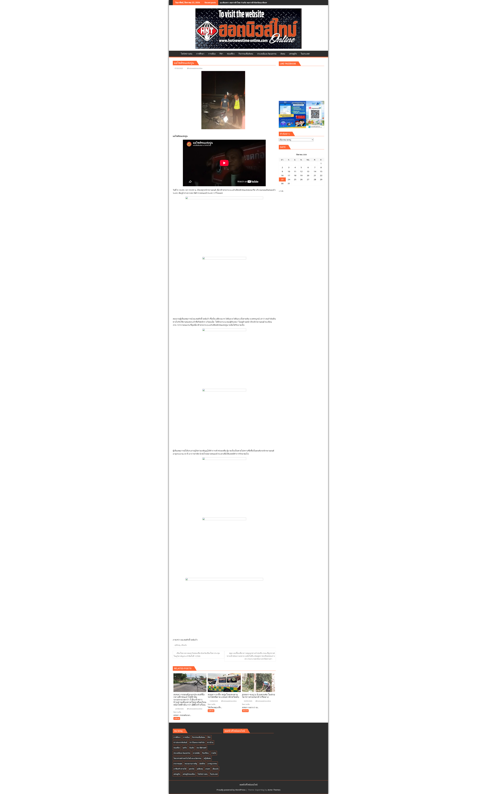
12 (301, 171)
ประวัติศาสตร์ (201, 748)
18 (295, 175)
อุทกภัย (191, 769)
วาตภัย (213, 753)
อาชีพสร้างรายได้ (180, 769)
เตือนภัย (184, 645)
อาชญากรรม (212, 763)
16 (282, 175)
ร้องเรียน (205, 753)
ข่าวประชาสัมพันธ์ (180, 742)
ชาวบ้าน (210, 742)
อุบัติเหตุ (177, 645)
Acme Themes (274, 789)
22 (321, 175)
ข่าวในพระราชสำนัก (197, 742)
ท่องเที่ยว (177, 748)
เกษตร (207, 769)
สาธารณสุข (178, 763)
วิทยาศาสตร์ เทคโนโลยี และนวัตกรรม (187, 758)
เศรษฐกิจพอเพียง (189, 774)
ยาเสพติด (196, 753)
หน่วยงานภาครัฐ (191, 763)
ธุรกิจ (185, 748)
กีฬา (209, 737)
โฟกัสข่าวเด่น (202, 774)
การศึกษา (177, 737)
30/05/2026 (247, 701)
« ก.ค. (281, 191)
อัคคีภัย (202, 763)
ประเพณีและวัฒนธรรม (182, 753)
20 (308, 175)
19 (301, 175)
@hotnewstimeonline (194, 68)
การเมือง (186, 737)
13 (308, 171)
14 (315, 171)
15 (321, 171)
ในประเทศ (214, 774)
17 (289, 175)
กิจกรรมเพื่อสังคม (198, 737)
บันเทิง (191, 748)
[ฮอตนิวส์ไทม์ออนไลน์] (175, 53)
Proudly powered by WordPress (231, 789)
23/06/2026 (179, 709)
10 (289, 171)
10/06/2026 (213, 701)
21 (315, 175)
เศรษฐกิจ (177, 774)
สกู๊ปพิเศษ (207, 758)
